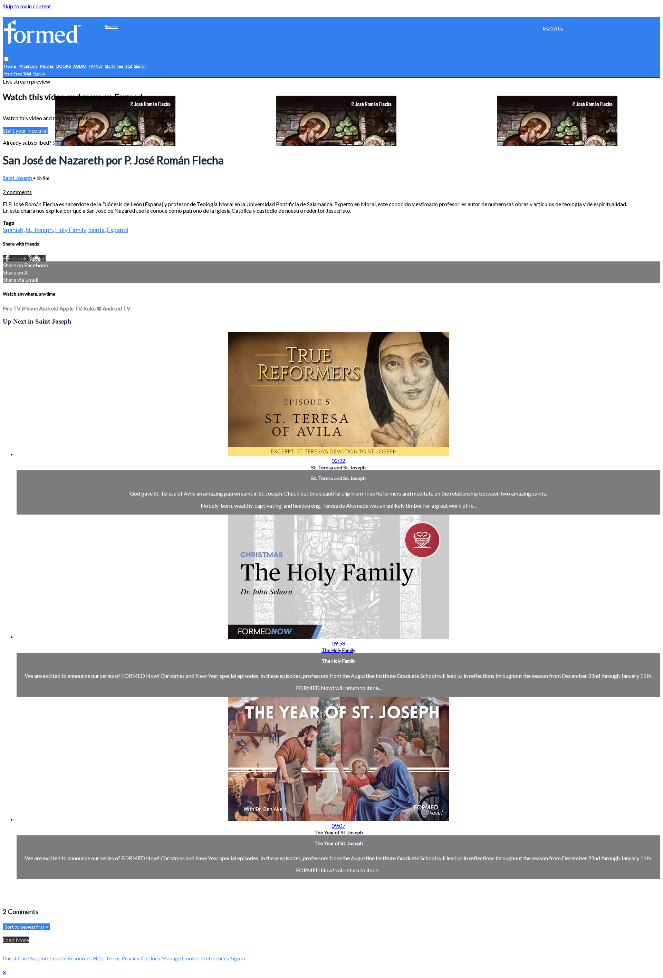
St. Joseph (39, 229)
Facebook (15, 258)
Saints (96, 229)
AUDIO (79, 66)
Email (39, 258)
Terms (114, 958)
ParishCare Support (26, 958)
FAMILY (96, 66)
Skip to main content (27, 6)
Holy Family (70, 229)
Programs (28, 66)
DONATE (553, 28)
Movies (47, 66)
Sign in (140, 66)
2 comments (17, 192)
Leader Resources (71, 958)
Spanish (13, 229)
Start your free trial (25, 130)
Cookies (151, 958)
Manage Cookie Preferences (195, 958)
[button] (6, 59)
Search (111, 26)
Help (99, 958)
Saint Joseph (18, 177)
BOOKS (63, 66)
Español (117, 229)
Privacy (131, 958)
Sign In (39, 74)
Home (10, 66)
